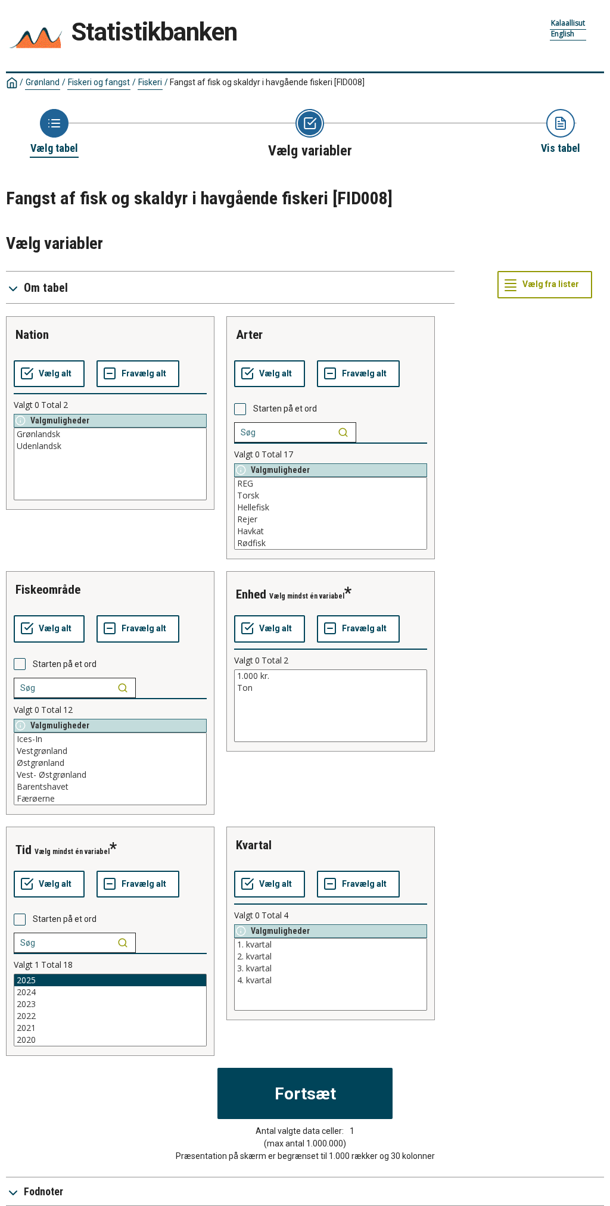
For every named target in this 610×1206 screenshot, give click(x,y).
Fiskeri (150, 82)
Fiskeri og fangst (99, 82)
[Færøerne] (110, 799)
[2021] (110, 1028)
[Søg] (343, 432)
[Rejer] (331, 519)
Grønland (43, 82)
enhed (251, 594)
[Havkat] (331, 531)
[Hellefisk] (331, 507)
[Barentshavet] (110, 787)
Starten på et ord (285, 408)
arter (249, 335)
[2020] (110, 1040)
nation (32, 335)
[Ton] (331, 688)
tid (23, 850)
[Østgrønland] (110, 763)
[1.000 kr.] (331, 676)
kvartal (254, 845)
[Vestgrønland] (110, 751)
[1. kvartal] (331, 945)
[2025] (110, 980)
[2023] (110, 1004)
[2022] (110, 1016)
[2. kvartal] (331, 956)
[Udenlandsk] (110, 446)
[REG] (331, 484)
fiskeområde (47, 589)
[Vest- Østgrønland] (110, 775)
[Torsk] (331, 495)
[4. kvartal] (331, 980)
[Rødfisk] (331, 543)
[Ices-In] (110, 739)
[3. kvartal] (331, 968)
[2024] (110, 992)
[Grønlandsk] (110, 434)
